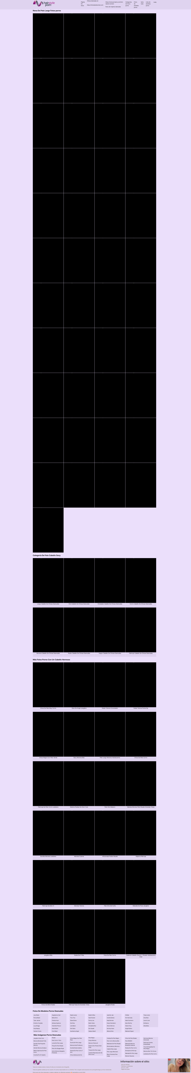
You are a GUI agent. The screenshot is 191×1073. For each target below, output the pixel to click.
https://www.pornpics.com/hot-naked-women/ (114, 3)
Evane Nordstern (111, 1023)
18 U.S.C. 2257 (125, 1067)
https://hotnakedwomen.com (95, 5)
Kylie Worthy (128, 1023)
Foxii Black (55, 1031)
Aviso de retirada (125, 1064)
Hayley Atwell (92, 1031)
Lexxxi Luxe (147, 1020)
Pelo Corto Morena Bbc (113, 1041)
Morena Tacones (129, 1056)
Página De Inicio (83, 3)
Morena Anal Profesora (76, 1045)
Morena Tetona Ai (93, 1043)
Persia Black (37, 1017)
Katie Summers (129, 1020)
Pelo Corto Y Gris (56, 1040)
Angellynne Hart (56, 1015)
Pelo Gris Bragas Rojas (58, 1048)
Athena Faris (110, 1031)
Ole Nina (72, 1023)
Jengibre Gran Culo (39, 1038)
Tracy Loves (147, 1015)
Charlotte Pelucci (56, 1026)
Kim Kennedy (128, 1017)
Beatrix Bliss (92, 1015)
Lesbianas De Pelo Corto (150, 1054)
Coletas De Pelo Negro (113, 1038)
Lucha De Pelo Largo (57, 1043)
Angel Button (128, 1028)
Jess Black (36, 1015)
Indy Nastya (37, 1028)
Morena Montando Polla (40, 1041)
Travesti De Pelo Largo (95, 1050)
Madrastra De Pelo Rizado (114, 1043)
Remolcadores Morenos (113, 1046)
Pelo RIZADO (128, 1041)
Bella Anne (55, 1017)
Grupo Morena (92, 1040)
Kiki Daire (72, 1028)
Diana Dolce (73, 1020)
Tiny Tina (72, 1017)
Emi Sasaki (91, 1028)
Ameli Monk (55, 1028)
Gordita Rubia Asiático (76, 1048)
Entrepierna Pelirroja (130, 1050)
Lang (155, 2)
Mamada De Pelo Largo (131, 1053)
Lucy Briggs (37, 1026)
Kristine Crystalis (38, 1023)
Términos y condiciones (127, 1066)
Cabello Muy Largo (112, 1049)
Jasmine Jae (110, 1015)
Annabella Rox (92, 1026)
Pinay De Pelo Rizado (57, 1045)
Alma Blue (146, 1026)
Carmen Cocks (37, 1031)
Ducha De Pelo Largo (75, 1042)
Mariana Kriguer (129, 1031)
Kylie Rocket (92, 1017)
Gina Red (146, 1017)
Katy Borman (110, 1020)
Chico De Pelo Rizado (131, 1038)
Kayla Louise (73, 1015)
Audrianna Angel (74, 1031)
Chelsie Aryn (55, 1020)
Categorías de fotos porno (128, 3)
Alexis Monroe (111, 1026)
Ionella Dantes (110, 1017)
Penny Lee (91, 1020)
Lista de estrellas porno (148, 3)
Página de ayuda (125, 1069)
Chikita (127, 1015)
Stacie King (128, 1026)
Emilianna (146, 1023)
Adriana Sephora (56, 1023)
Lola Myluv (73, 1026)
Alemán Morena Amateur (40, 1048)
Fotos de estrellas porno (136, 4)
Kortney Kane (110, 1028)
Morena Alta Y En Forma (150, 1051)
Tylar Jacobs (37, 1020)
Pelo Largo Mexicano (112, 1051)
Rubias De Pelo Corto (131, 1048)
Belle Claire (92, 1023)
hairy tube (142, 3)
